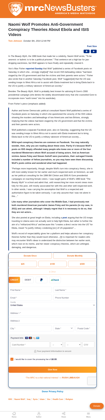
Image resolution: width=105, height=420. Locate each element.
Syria (35, 399)
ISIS (10, 399)
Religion (69, 399)
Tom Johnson (15, 41)
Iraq (28, 399)
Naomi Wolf (19, 399)
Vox (48, 399)
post (64, 217)
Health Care (58, 399)
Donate (96, 406)
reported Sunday (34, 68)
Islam (42, 399)
